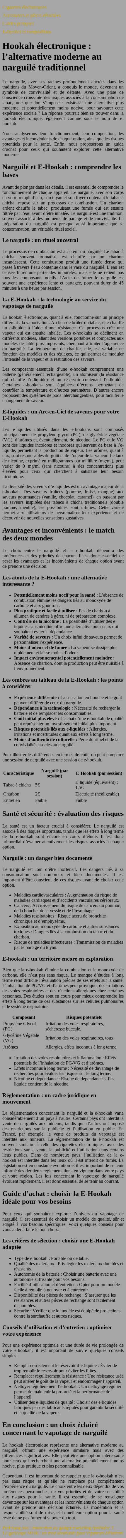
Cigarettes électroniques (24, 7)
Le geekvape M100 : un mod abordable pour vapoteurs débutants (62, 1532)
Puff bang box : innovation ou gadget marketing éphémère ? (57, 1527)
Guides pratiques (17, 23)
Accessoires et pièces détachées (31, 15)
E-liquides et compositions (26, 31)
